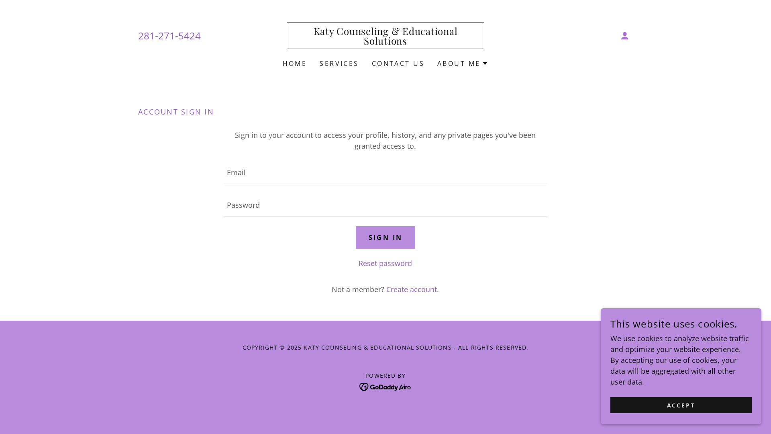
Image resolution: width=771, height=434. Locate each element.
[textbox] (385, 172)
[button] (625, 36)
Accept (681, 405)
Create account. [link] (412, 289)
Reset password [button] (385, 263)
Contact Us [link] (398, 63)
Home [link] (295, 63)
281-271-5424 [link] (169, 35)
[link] (386, 42)
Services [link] (339, 63)
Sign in (386, 237)
